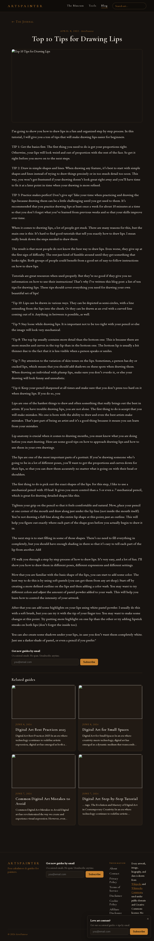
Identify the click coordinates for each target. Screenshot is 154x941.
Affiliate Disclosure (115, 911)
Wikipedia (136, 884)
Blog (104, 5)
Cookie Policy (113, 902)
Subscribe (89, 662)
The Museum (75, 5)
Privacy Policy (113, 880)
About (113, 868)
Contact (114, 873)
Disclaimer (115, 896)
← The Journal (23, 22)
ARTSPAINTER (25, 6)
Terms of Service (114, 889)
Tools (92, 5)
